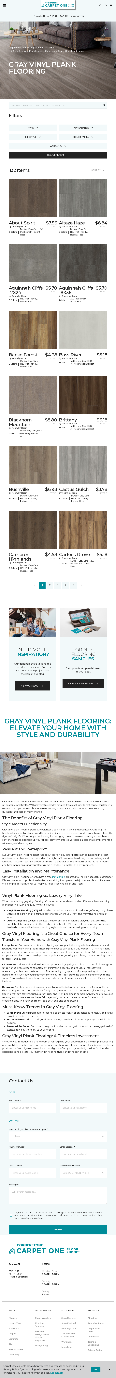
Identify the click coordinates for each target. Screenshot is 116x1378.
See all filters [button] (56, 155)
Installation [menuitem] (67, 1347)
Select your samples (80, 683)
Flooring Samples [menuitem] (39, 1324)
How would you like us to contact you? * (28, 1129)
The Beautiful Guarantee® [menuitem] (68, 1335)
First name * (15, 1100)
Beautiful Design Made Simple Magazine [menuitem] (42, 1336)
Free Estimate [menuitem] (16, 1349)
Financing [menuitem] (14, 1354)
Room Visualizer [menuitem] (43, 1318)
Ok (95, 1369)
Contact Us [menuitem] (93, 1336)
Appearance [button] (81, 128)
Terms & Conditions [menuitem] (93, 1343)
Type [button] (31, 128)
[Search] (104, 105)
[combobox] (55, 105)
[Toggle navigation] (4, 6)
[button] (100, 6)
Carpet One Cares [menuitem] (94, 1330)
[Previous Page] (34, 585)
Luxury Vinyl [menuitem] (15, 1323)
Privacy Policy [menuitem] (95, 1350)
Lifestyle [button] (30, 137)
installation (58, 877)
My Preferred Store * (70, 1166)
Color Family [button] (81, 137)
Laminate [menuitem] (13, 1339)
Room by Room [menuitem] (96, 1323)
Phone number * (17, 1147)
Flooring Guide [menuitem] (68, 1328)
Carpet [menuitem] (12, 1333)
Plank (51, 47)
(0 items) (111, 6)
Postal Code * (15, 1166)
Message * (14, 1185)
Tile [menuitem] (11, 1344)
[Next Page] (81, 585)
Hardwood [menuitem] (14, 1328)
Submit (58, 1229)
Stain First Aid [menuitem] (68, 1323)
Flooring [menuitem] (13, 1318)
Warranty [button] (56, 146)
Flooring (29, 47)
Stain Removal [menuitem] (68, 1318)
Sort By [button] (95, 170)
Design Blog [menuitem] (41, 1345)
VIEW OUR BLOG (29, 686)
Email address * (67, 1147)
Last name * (65, 1100)
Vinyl (40, 47)
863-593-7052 (77, 16)
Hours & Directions (18, 1277)
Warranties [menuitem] (67, 1342)
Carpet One (15, 47)
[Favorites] (105, 6)
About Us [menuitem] (92, 1318)
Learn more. (57, 1372)
